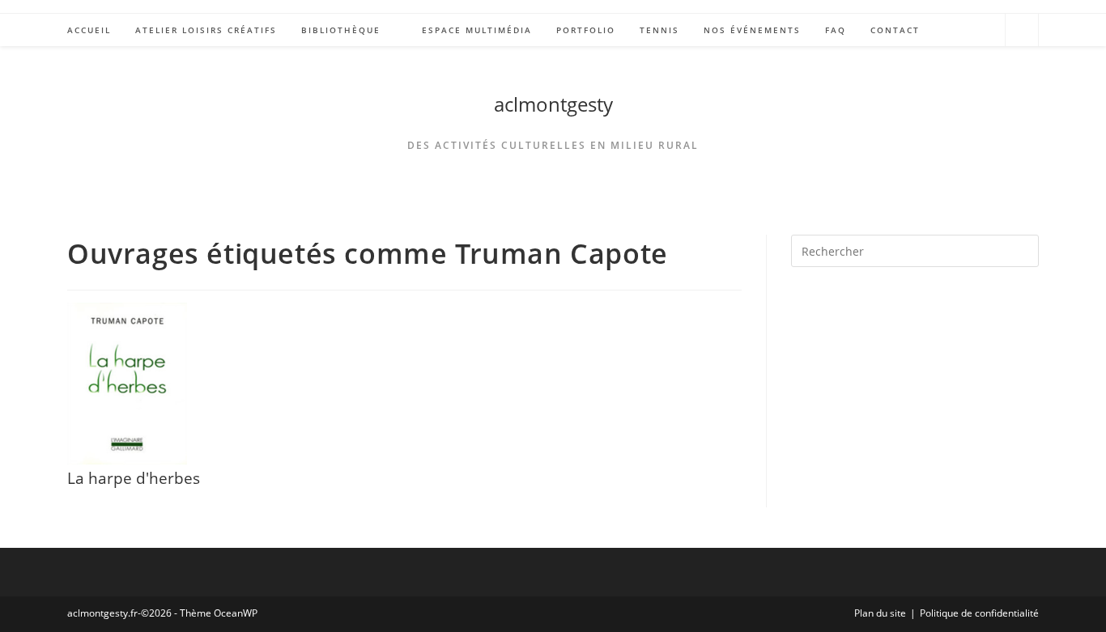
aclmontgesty (553, 104)
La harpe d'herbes (133, 478)
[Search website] (1021, 32)
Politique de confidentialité (979, 613)
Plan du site (880, 613)
